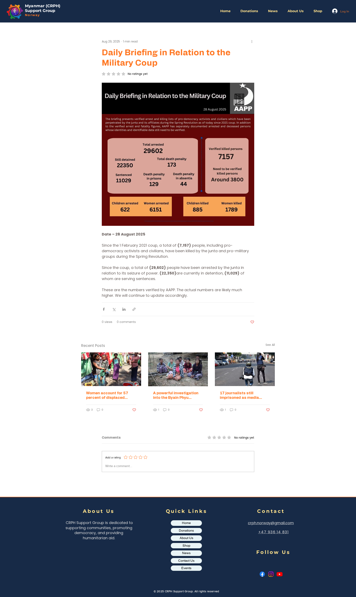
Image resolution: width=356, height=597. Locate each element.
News (186, 553)
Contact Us (186, 561)
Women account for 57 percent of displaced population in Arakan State (111, 395)
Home (186, 523)
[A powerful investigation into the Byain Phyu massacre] (178, 369)
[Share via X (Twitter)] (114, 309)
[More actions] (251, 41)
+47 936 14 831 (273, 532)
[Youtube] (279, 574)
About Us (186, 538)
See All (270, 345)
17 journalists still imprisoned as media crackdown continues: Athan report (240, 395)
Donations (186, 530)
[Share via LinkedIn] (124, 309)
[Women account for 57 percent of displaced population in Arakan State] (111, 369)
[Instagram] (270, 574)
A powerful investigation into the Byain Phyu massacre (175, 395)
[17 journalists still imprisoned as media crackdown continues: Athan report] (245, 369)
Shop (186, 546)
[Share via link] (134, 309)
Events (186, 568)
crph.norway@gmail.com (271, 522)
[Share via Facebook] (104, 309)
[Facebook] (262, 574)
